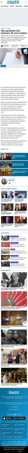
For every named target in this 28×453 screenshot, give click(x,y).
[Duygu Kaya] (4, 181)
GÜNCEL (9, 28)
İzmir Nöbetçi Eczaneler (6, 425)
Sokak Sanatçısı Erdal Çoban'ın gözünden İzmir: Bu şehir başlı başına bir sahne (17, 265)
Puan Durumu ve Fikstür (6, 433)
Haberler (3, 28)
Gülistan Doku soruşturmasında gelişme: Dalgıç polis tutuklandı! (6, 212)
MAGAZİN (12, 446)
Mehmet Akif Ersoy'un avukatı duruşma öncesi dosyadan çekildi (7, 225)
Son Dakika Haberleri (8, 436)
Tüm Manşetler (19, 432)
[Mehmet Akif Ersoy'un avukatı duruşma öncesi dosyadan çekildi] (7, 219)
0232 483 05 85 (15, 406)
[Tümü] (26, 233)
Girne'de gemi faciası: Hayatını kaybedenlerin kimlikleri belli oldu (19, 200)
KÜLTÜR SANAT (5, 446)
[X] (10, 415)
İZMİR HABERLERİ (14, 236)
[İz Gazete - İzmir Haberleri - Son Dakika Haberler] (13, 2)
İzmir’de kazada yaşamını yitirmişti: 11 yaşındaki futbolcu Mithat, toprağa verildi (18, 239)
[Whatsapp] (18, 415)
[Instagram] (13, 415)
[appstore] (8, 419)
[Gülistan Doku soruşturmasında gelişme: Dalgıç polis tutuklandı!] (7, 207)
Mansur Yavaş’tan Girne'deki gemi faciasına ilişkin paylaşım (20, 225)
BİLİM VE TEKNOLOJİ (17, 443)
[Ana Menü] (1, 2)
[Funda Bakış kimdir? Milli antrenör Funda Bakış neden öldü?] (21, 207)
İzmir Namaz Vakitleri (8, 428)
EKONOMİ (15, 444)
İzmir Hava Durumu (20, 424)
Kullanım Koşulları (22, 441)
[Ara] (26, 2)
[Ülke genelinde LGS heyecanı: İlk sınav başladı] (14, 56)
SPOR (20, 446)
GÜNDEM (12, 249)
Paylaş (4, 66)
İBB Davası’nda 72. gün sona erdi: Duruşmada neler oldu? (18, 251)
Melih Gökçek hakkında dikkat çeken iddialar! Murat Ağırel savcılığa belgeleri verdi (7, 200)
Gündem (12, 6)
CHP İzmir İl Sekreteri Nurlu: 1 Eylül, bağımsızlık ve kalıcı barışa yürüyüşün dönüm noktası (17, 245)
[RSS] (20, 415)
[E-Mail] (9, 183)
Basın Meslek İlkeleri (12, 441)
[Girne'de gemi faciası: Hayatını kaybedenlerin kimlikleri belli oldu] (21, 194)
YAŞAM (23, 446)
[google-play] (20, 419)
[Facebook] (8, 415)
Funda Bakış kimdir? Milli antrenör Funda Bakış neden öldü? (20, 212)
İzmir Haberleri (4, 6)
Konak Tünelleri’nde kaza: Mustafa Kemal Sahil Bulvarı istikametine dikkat (18, 258)
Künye (4, 441)
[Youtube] (15, 415)
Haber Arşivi (19, 436)
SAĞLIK (16, 446)
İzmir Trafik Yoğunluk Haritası (20, 429)
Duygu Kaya (11, 180)
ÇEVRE (3, 444)
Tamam (20, 451)
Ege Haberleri (19, 6)
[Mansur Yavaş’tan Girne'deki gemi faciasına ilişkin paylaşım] (21, 219)
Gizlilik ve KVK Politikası (6, 443)
